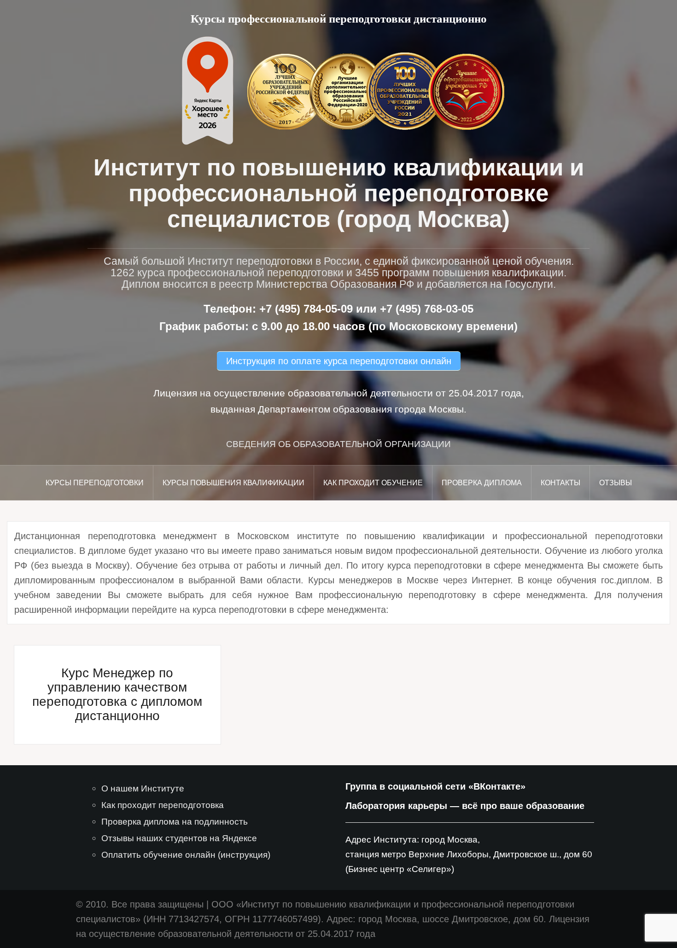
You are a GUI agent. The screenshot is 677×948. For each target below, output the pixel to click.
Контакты (560, 483)
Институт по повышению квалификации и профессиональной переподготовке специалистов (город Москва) (338, 193)
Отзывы (615, 483)
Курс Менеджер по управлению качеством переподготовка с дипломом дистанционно (117, 694)
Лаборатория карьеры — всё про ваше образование (464, 806)
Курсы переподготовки (95, 483)
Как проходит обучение (373, 483)
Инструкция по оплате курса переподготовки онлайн (338, 361)
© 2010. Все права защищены (140, 904)
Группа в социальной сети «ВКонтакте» (435, 786)
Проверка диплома (482, 483)
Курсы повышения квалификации (233, 483)
